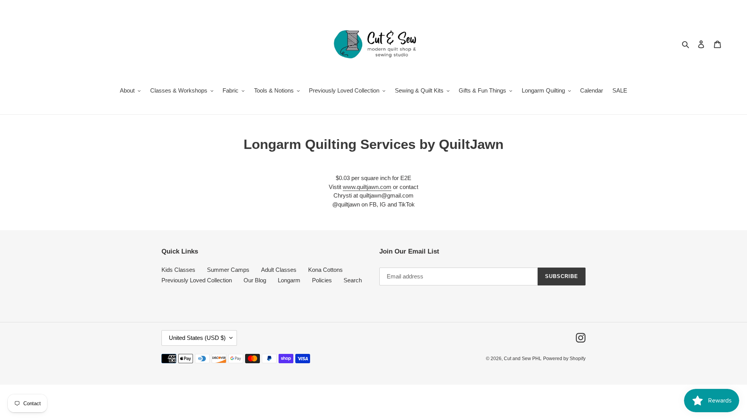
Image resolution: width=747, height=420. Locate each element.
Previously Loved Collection (196, 280)
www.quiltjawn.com (367, 187)
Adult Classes (278, 269)
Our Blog (255, 280)
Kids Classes (178, 269)
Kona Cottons (325, 269)
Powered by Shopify (564, 358)
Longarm (289, 280)
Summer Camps (228, 269)
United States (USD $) (197, 337)
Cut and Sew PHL (523, 358)
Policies (322, 280)
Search (353, 280)
